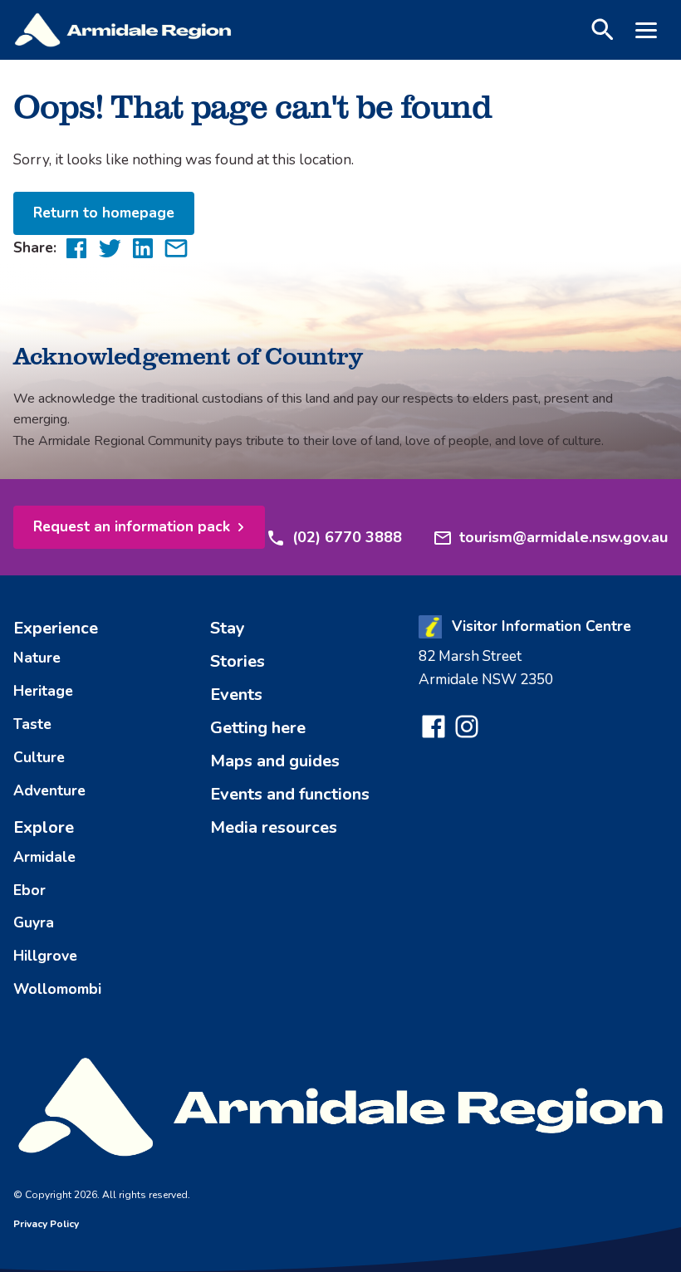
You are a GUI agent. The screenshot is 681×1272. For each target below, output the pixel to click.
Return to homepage (103, 213)
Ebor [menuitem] (29, 890)
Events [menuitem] (236, 694)
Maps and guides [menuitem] (275, 761)
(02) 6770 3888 (347, 537)
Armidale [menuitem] (44, 857)
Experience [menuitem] (55, 628)
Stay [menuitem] (227, 628)
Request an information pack (131, 526)
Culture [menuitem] (39, 757)
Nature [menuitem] (37, 658)
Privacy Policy (46, 1223)
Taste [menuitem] (32, 724)
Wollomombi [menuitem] (57, 989)
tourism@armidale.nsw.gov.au (563, 537)
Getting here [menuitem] (258, 728)
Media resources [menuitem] (273, 827)
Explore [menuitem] (43, 827)
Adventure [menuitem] (49, 790)
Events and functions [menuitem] (290, 794)
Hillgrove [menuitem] (45, 956)
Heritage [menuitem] (43, 691)
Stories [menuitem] (237, 661)
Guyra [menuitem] (33, 922)
